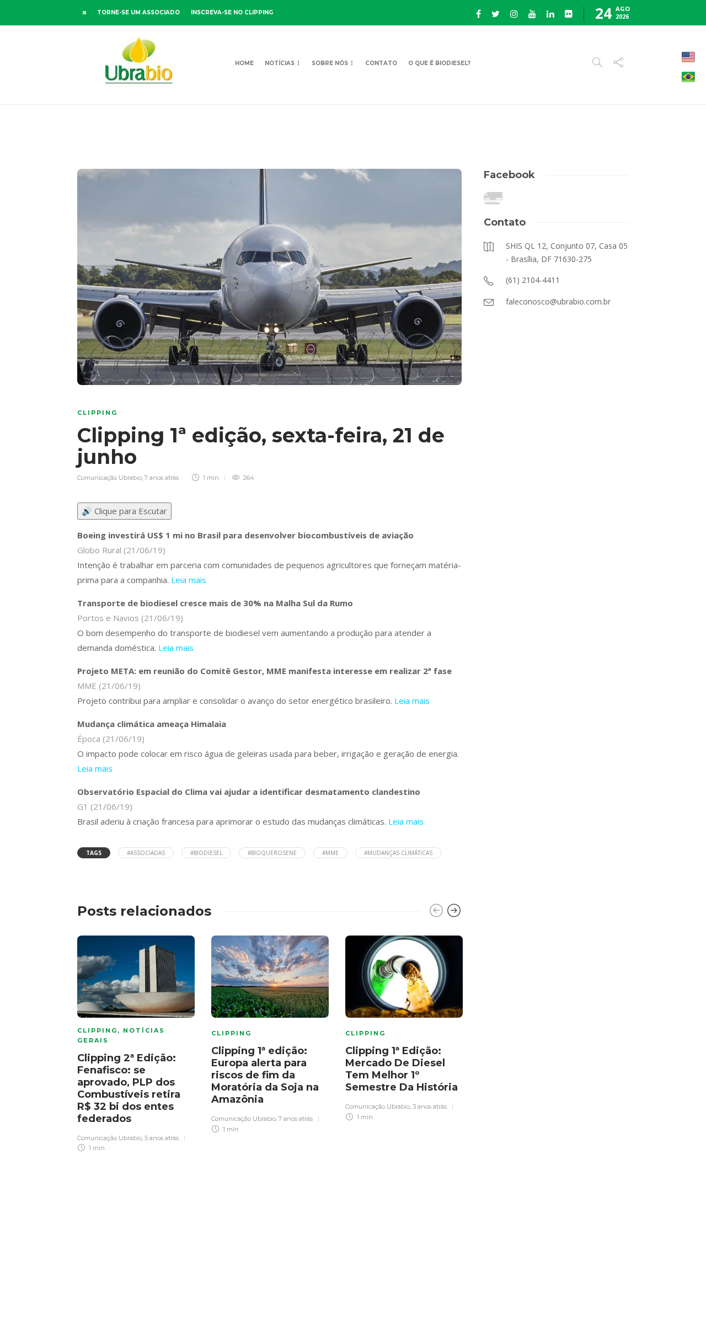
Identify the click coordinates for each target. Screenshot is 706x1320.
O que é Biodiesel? (439, 63)
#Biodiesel (206, 853)
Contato (381, 63)
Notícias (280, 63)
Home (244, 63)
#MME (330, 853)
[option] (136, 1042)
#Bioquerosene (272, 853)
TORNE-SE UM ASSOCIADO (138, 12)
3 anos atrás (430, 1106)
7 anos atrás (162, 478)
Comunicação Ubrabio (109, 478)
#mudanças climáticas (398, 853)
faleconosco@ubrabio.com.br (295, 1292)
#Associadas (146, 853)
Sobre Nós (330, 63)
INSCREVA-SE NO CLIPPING (232, 12)
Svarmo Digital (433, 1292)
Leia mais (188, 579)
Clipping (97, 412)
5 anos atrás (162, 1138)
